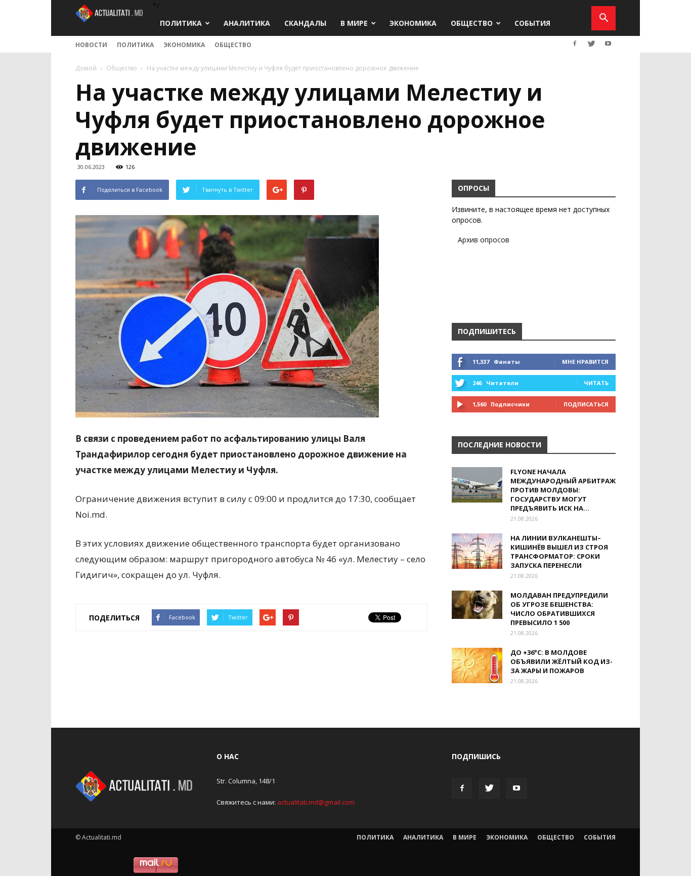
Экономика (413, 23)
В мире (354, 23)
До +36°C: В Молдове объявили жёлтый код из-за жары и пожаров (561, 661)
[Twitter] (591, 43)
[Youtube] (608, 43)
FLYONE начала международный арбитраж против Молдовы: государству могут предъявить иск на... (563, 490)
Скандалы (305, 23)
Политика (181, 23)
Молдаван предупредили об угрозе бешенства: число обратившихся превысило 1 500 (559, 609)
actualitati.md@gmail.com (316, 802)
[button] (603, 18)
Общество (472, 23)
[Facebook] (574, 43)
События (532, 23)
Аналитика (247, 23)
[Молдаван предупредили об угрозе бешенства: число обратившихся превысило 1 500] (477, 605)
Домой (86, 68)
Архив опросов (483, 239)
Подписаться (586, 404)
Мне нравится (585, 361)
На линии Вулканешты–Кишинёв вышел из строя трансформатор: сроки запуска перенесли (559, 551)
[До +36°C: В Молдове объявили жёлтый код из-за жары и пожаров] (477, 665)
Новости (91, 44)
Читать (596, 383)
